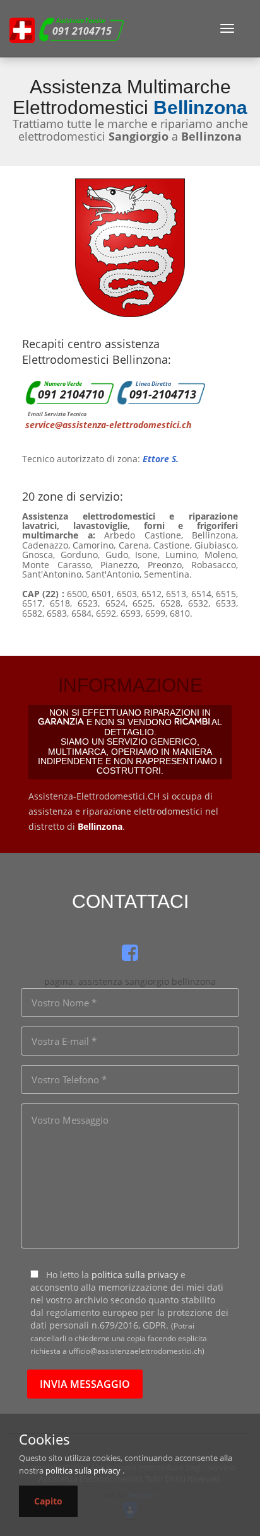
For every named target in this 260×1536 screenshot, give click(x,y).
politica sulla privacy (135, 1275)
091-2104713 (162, 394)
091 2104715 (82, 31)
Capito (48, 1501)
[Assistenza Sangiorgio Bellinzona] (22, 28)
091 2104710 (71, 394)
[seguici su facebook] (130, 952)
